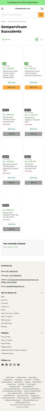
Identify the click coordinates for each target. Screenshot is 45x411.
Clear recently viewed (10, 247)
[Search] (41, 14)
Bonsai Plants (37, 382)
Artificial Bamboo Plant (22, 402)
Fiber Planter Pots (9, 396)
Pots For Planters (30, 393)
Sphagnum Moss (15, 387)
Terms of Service (6, 317)
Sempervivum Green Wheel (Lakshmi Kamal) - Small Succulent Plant (10, 74)
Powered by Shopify (22, 407)
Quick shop (11, 82)
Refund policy (5, 320)
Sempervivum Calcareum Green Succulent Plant (9, 119)
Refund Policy (6, 343)
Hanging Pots (34, 396)
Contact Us (5, 307)
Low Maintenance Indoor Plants (12, 391)
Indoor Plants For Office (15, 393)
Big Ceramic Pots (22, 396)
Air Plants (36, 380)
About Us (4, 300)
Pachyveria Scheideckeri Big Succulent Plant (31, 166)
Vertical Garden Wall (8, 398)
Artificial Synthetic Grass (30, 400)
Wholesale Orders (7, 353)
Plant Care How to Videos (10, 313)
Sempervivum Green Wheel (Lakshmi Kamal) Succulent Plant (33, 73)
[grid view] (36, 39)
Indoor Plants (10, 377)
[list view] (41, 39)
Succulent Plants (6, 382)
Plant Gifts (21, 384)
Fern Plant (28, 380)
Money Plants (11, 384)
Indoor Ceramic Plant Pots (12, 389)
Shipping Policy (6, 347)
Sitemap (4, 327)
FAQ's (3, 310)
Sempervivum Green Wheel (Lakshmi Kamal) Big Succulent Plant (10, 167)
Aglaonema (18, 380)
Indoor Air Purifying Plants (32, 391)
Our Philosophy (6, 323)
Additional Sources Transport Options (14, 350)
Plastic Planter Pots (23, 398)
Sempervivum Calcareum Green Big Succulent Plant (10, 215)
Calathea (27, 382)
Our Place (4, 303)
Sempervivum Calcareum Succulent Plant (32, 120)
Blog (2, 297)
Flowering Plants (27, 387)
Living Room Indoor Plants (30, 389)
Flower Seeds (31, 384)
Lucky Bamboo (8, 380)
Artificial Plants (36, 398)
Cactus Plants (18, 382)
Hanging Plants (21, 377)
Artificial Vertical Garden (12, 400)
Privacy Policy (5, 337)
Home (3, 21)
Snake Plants (33, 377)
